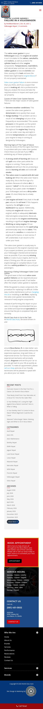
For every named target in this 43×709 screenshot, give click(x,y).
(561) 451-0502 (37, 3)
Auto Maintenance (13, 439)
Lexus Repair (11, 458)
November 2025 (12, 517)
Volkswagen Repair (10, 26)
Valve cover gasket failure (14, 82)
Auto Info (10, 435)
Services (7, 647)
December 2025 (12, 514)
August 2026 (11, 490)
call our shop (9, 368)
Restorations (9, 654)
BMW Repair (11, 446)
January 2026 (11, 511)
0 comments (23, 26)
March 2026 (11, 505)
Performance (9, 650)
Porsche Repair (12, 473)
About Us (8, 640)
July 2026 (10, 493)
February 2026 (12, 508)
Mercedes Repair (12, 465)
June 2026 (10, 496)
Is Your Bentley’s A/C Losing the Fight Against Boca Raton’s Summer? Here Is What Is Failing (20, 404)
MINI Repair (11, 469)
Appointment (14, 561)
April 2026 (10, 502)
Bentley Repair (12, 443)
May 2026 (10, 499)
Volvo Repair (11, 481)
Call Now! (23, 706)
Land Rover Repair (13, 454)
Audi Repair (11, 431)
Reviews (7, 657)
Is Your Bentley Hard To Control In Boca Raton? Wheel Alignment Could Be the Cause (20, 412)
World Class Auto (13, 319)
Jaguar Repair (11, 450)
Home (6, 637)
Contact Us (13, 622)
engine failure (29, 76)
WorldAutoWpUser (12, 24)
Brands (7, 643)
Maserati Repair (12, 462)
